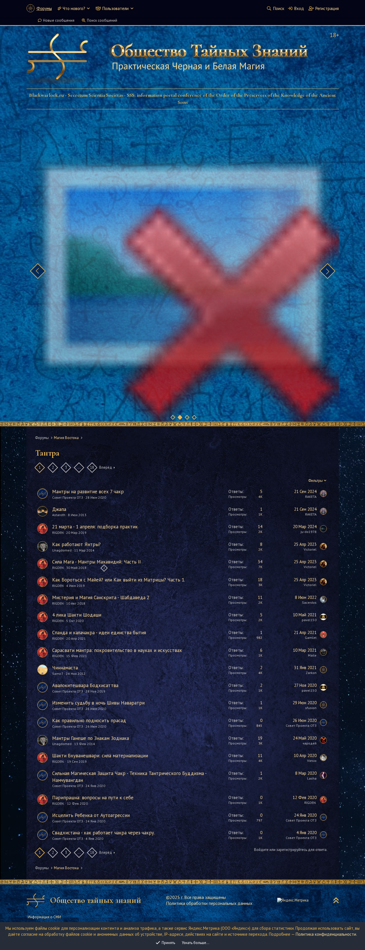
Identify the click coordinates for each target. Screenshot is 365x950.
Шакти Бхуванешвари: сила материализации (100, 755)
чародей (310, 743)
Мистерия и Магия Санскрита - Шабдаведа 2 (100, 597)
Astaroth (58, 515)
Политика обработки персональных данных (209, 903)
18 (92, 467)
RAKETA (311, 496)
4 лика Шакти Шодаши (76, 615)
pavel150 (309, 620)
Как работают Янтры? (76, 544)
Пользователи (115, 8)
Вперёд (105, 467)
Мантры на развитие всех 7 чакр (88, 491)
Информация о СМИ (44, 917)
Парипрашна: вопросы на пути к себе (92, 797)
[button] (88, 8)
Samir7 (57, 673)
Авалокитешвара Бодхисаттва (85, 685)
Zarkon (311, 673)
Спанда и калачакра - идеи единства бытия (99, 632)
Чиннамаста (65, 668)
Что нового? (74, 8)
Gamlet (311, 637)
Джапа (59, 509)
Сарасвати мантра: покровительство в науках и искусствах (117, 650)
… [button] (78, 467)
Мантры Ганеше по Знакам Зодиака (90, 738)
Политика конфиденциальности (326, 934)
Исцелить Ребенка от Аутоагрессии (91, 815)
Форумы (44, 8)
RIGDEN (58, 532)
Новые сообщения (58, 20)
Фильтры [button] (315, 480)
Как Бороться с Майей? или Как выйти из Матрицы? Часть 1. (118, 580)
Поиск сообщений (102, 20)
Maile (312, 655)
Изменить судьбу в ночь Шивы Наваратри (98, 703)
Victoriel (310, 549)
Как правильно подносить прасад (89, 720)
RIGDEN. (58, 761)
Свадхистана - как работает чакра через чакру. (103, 833)
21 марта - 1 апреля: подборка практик (95, 527)
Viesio (312, 760)
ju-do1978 (309, 532)
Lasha (312, 778)
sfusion (311, 708)
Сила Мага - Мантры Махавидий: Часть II (96, 562)
